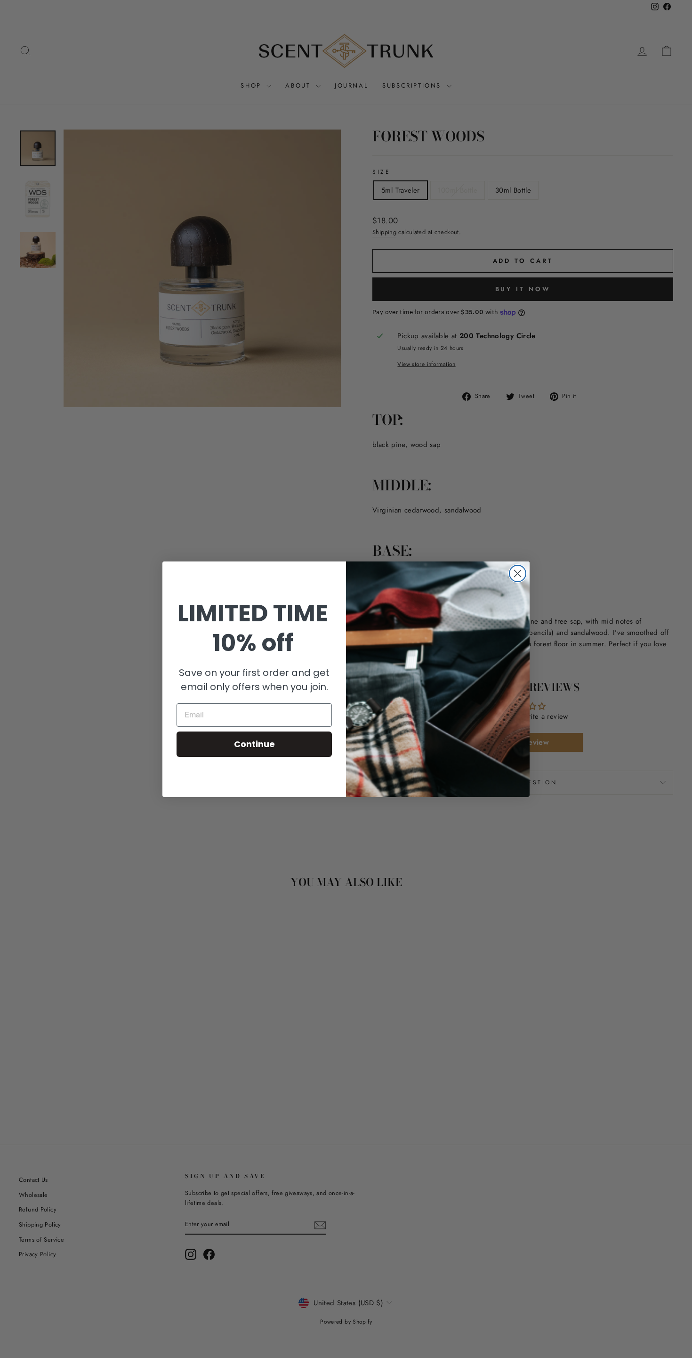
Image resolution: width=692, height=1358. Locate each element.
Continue (254, 744)
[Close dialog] (517, 573)
